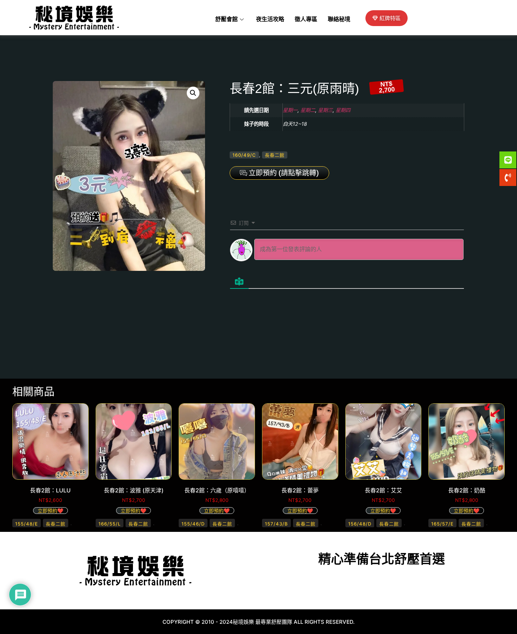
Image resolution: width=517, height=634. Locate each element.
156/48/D (359, 524)
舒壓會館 (226, 19)
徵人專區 (306, 19)
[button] (193, 93)
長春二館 (275, 155)
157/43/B (276, 524)
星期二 (307, 110)
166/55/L (109, 524)
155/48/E (26, 524)
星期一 (290, 110)
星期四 (343, 110)
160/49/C (244, 155)
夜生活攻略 (270, 19)
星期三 (325, 110)
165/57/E (442, 524)
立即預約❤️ (50, 511)
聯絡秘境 (339, 19)
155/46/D (193, 524)
